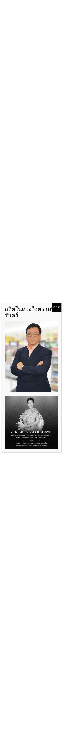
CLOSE (56, 307)
